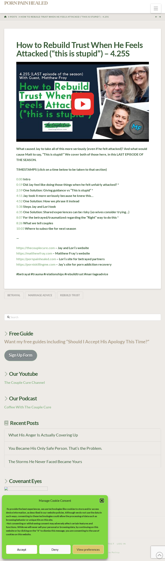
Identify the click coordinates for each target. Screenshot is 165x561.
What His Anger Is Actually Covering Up (43, 435)
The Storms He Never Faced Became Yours (45, 461)
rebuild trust (70, 295)
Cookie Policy (111, 552)
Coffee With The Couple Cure (27, 407)
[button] (102, 501)
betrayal (13, 295)
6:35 (19, 212)
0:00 (19, 179)
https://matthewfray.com (34, 253)
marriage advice (40, 295)
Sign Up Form (20, 355)
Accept (21, 549)
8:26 (19, 223)
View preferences (88, 549)
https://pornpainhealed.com (36, 259)
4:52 (19, 201)
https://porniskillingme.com (35, 264)
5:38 (19, 206)
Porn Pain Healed (25, 2)
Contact (108, 543)
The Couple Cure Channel (24, 382)
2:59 (19, 190)
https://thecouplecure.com (35, 248)
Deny (55, 549)
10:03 (20, 228)
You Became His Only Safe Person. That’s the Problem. (55, 448)
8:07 (19, 217)
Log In (121, 543)
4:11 (19, 195)
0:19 (19, 184)
